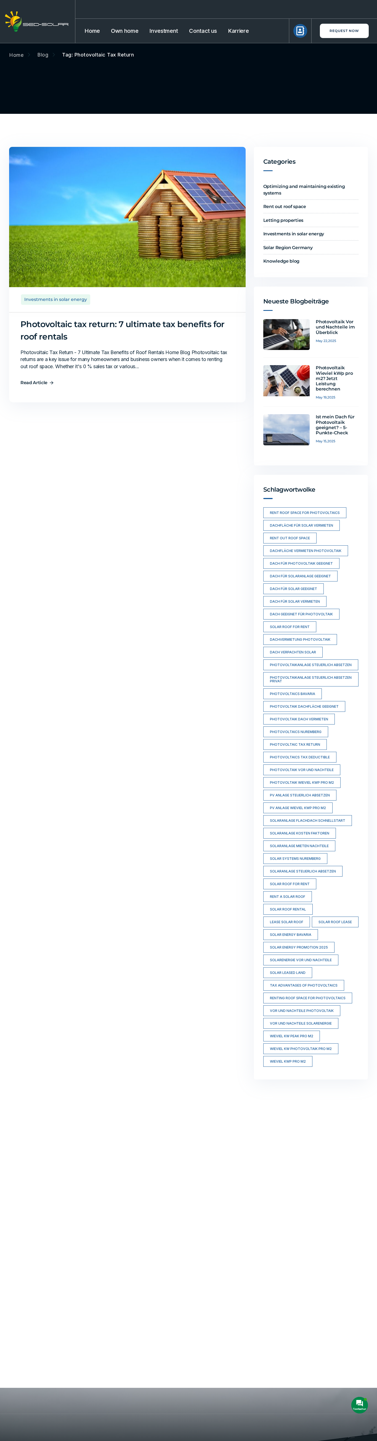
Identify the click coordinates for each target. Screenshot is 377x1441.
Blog (42, 55)
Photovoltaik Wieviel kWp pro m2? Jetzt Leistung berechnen (334, 378)
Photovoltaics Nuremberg (296, 732)
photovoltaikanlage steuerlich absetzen (311, 665)
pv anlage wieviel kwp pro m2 (298, 808)
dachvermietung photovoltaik (300, 639)
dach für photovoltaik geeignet (301, 563)
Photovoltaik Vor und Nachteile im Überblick (335, 327)
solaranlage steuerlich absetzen (303, 871)
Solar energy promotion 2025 (299, 947)
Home (16, 55)
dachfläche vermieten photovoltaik (305, 551)
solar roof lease (335, 922)
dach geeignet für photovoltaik (301, 614)
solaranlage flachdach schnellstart (307, 820)
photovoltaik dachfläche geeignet (304, 706)
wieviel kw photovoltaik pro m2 (301, 1049)
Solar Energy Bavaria (290, 935)
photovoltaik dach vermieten (299, 719)
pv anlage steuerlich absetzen (300, 795)
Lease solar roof (286, 922)
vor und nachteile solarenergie (301, 1023)
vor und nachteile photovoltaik (302, 1011)
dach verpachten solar (293, 652)
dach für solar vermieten (295, 601)
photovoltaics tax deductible (300, 757)
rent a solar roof (287, 897)
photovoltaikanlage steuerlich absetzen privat (311, 679)
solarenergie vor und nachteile (301, 960)
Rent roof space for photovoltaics (305, 513)
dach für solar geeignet (293, 589)
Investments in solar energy (55, 299)
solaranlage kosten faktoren (299, 833)
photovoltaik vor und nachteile (302, 770)
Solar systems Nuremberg (295, 858)
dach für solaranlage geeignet (300, 576)
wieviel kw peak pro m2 (291, 1036)
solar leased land (288, 973)
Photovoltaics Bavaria (292, 694)
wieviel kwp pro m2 (288, 1061)
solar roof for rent (290, 627)
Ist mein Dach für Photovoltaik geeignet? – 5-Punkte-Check (335, 424)
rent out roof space (290, 538)
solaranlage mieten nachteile (299, 846)
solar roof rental (288, 909)
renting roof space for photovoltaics (308, 998)
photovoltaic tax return (295, 744)
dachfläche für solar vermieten (301, 525)
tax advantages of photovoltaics (304, 985)
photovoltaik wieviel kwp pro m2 (302, 782)
